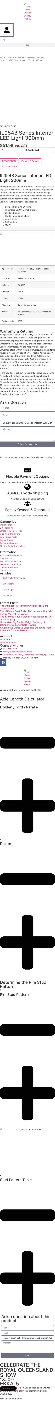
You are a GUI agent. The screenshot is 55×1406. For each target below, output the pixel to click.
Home (2, 57)
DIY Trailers (8, 583)
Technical (7, 595)
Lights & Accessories (16, 57)
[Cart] (4, 40)
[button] (27, 45)
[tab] (9, 161)
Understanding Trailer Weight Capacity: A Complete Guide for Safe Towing (23, 623)
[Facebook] (3, 662)
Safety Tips (8, 589)
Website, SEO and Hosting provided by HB (20, 690)
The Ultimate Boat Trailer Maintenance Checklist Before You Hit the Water (26, 612)
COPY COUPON (8, 1389)
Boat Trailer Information (14, 578)
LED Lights (32, 57)
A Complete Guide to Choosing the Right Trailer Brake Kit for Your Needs (26, 629)
